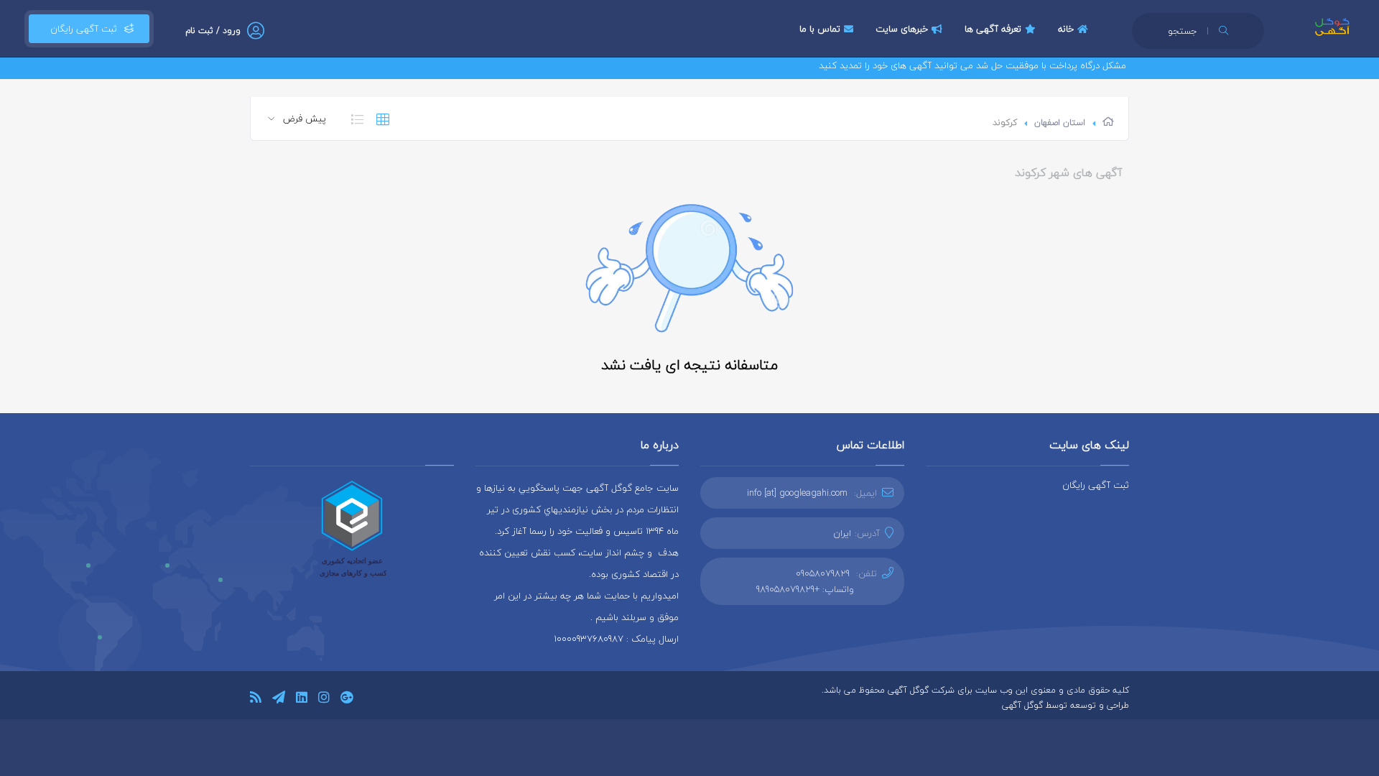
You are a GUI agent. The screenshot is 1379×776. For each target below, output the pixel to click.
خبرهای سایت (902, 29)
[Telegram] (278, 699)
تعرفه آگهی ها (993, 29)
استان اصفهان (1059, 122)
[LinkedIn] (301, 699)
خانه (1066, 29)
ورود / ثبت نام (213, 30)
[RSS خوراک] (255, 699)
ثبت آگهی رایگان (81, 29)
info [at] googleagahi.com (797, 493)
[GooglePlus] (346, 699)
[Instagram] (324, 699)
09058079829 (823, 573)
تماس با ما (819, 29)
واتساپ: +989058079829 (805, 589)
